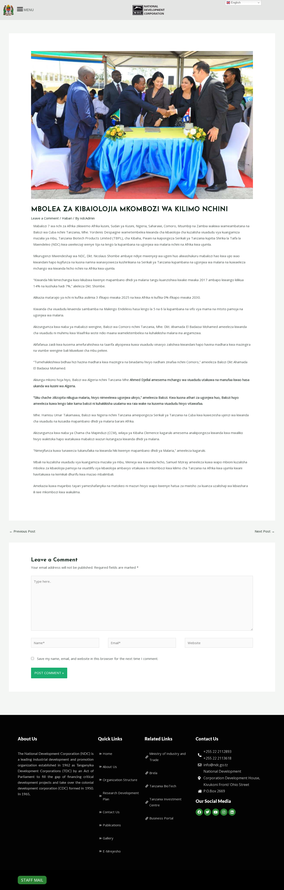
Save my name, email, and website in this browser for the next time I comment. (97, 658)
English (235, 2)
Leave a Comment (45, 218)
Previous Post (22, 531)
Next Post (265, 531)
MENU (29, 10)
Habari (67, 218)
